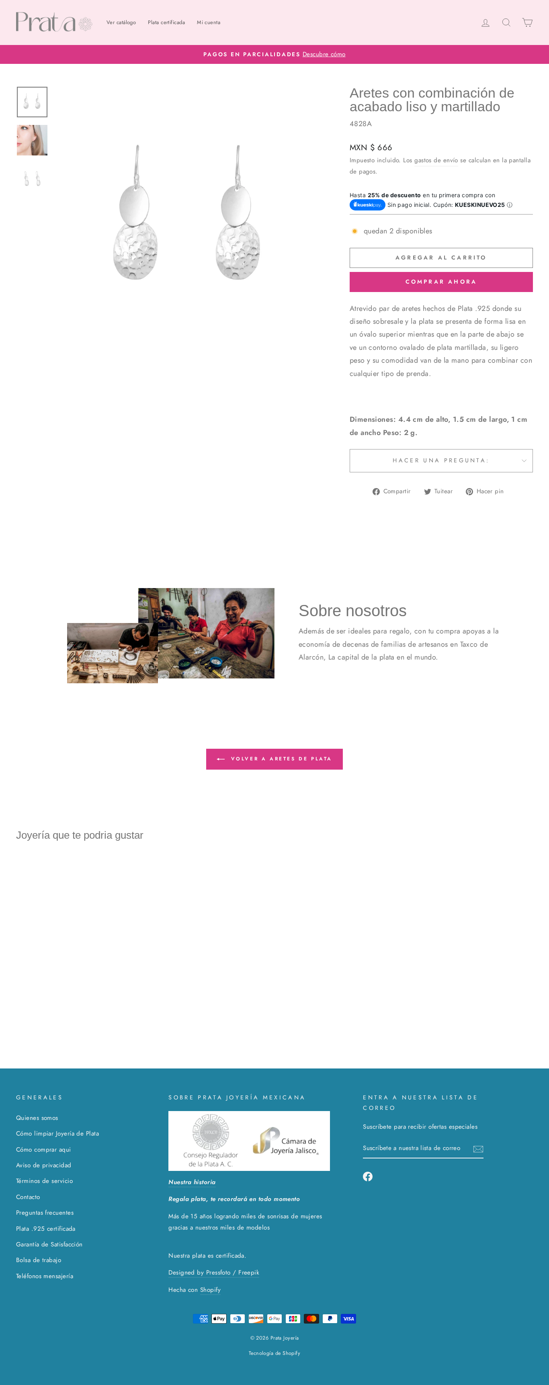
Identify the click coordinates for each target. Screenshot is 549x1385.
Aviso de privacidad (44, 1165)
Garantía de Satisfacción (49, 1244)
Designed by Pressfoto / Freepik (213, 1272)
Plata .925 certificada (46, 1228)
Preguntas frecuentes (45, 1212)
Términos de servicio (44, 1181)
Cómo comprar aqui (43, 1149)
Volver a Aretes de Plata (280, 758)
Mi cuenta (208, 22)
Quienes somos (37, 1117)
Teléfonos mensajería (44, 1276)
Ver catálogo (121, 22)
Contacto (28, 1197)
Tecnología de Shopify (274, 1353)
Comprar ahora (441, 282)
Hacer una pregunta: (441, 460)
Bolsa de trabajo (38, 1260)
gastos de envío (436, 160)
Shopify (210, 1289)
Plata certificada (166, 22)
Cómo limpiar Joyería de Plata (57, 1133)
